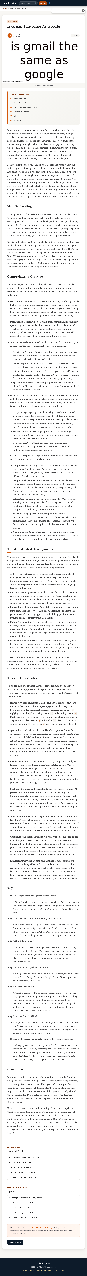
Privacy (56, 1271)
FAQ (15, 116)
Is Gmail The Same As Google (42, 1228)
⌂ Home (43, 3)
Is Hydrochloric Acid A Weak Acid (21, 1167)
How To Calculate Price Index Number (23, 1208)
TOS (63, 1271)
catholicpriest (10, 3)
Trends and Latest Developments (25, 107)
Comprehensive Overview (22, 103)
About (31, 1271)
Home (25, 1271)
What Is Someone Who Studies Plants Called (25, 1157)
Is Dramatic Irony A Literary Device (22, 1172)
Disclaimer (47, 1271)
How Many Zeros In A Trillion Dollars (22, 1203)
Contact (39, 1271)
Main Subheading (20, 99)
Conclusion (17, 120)
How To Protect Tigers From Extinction (23, 1213)
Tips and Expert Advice (21, 112)
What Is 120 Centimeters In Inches (21, 1162)
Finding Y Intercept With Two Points (22, 1177)
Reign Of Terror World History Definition (24, 1218)
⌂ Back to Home (15, 1242)
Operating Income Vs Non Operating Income (25, 1198)
